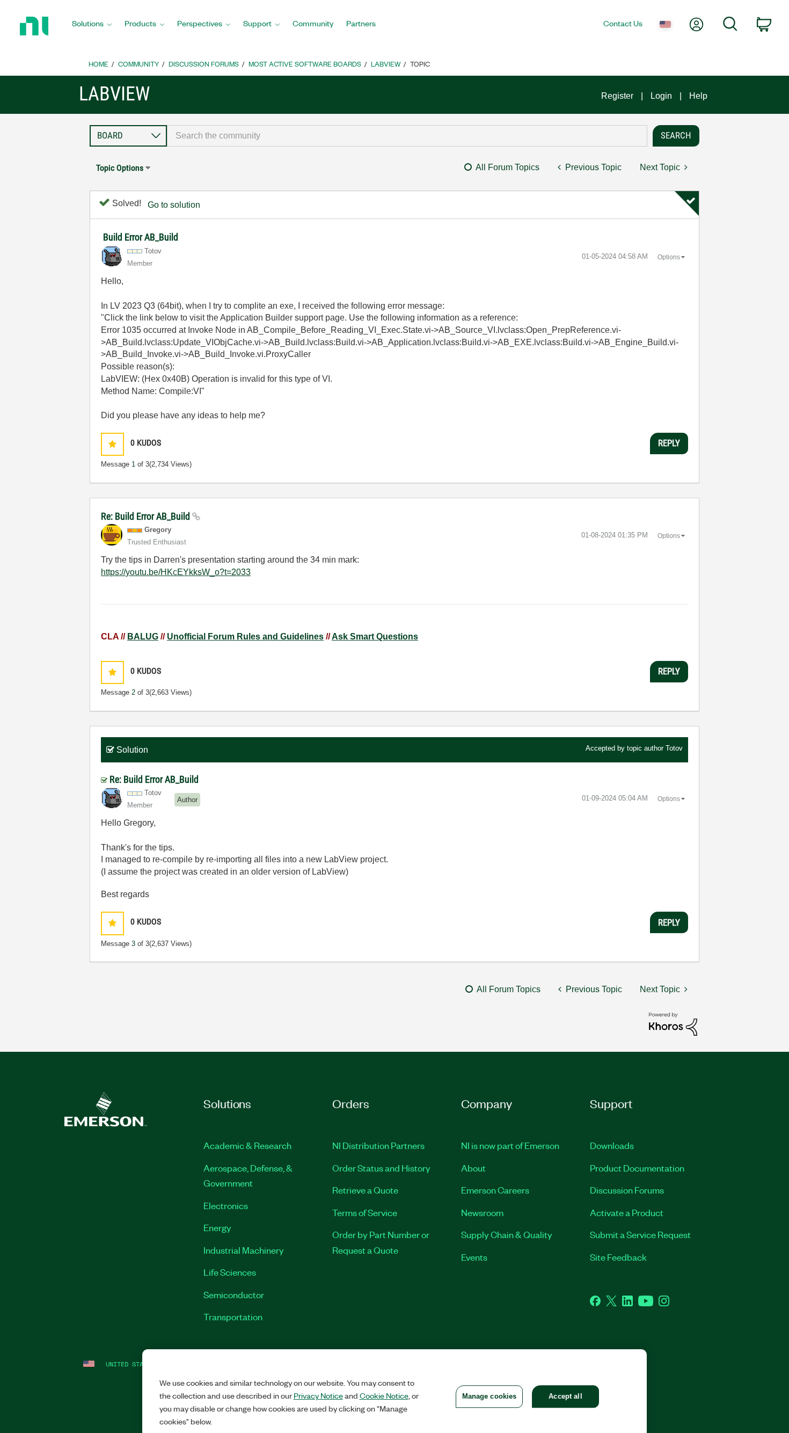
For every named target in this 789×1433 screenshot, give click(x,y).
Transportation (232, 1316)
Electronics (225, 1205)
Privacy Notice (318, 1395)
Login (661, 95)
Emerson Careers (495, 1190)
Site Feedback (618, 1257)
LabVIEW (385, 64)
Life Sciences (229, 1272)
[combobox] (407, 136)
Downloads (612, 1145)
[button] (112, 444)
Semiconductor (233, 1294)
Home (98, 64)
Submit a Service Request (640, 1234)
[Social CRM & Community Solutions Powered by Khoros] (673, 1023)
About (473, 1168)
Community (138, 64)
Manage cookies (489, 1396)
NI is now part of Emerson (510, 1145)
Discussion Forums (204, 64)
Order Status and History (381, 1168)
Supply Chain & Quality (506, 1234)
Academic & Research (247, 1145)
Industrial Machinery (243, 1250)
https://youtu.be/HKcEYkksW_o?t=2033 (176, 572)
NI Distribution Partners (378, 1145)
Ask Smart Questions (375, 636)
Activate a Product (626, 1212)
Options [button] (669, 257)
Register (617, 95)
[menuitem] (91, 26)
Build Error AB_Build (140, 237)
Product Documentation (637, 1168)
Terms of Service (364, 1212)
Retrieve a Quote (365, 1190)
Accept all (565, 1396)
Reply (669, 443)
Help (698, 95)
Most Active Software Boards (305, 64)
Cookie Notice (384, 1395)
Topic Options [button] (119, 168)
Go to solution (174, 204)
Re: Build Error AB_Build (146, 516)
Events (474, 1257)
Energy (217, 1227)
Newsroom (482, 1212)
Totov (674, 748)
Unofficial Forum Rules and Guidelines (245, 636)
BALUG (142, 636)
